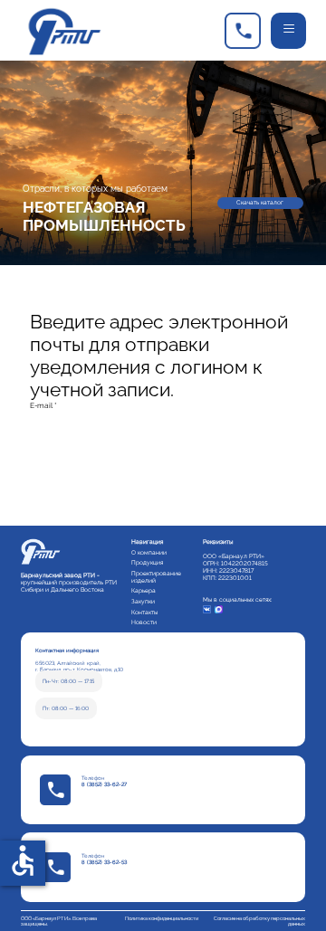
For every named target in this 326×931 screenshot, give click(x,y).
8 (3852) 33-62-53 (104, 862)
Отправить (82, 490)
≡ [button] (289, 28)
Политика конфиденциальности (161, 918)
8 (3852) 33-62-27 (104, 784)
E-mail (43, 405)
